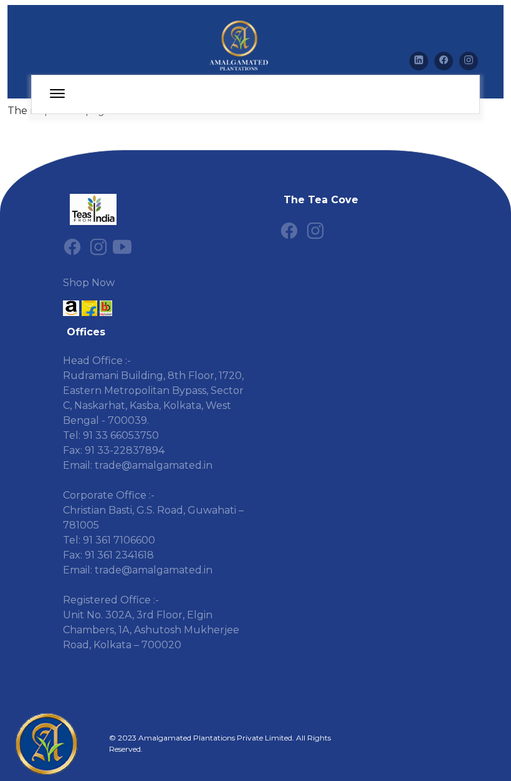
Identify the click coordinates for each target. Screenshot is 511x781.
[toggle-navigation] (57, 94)
